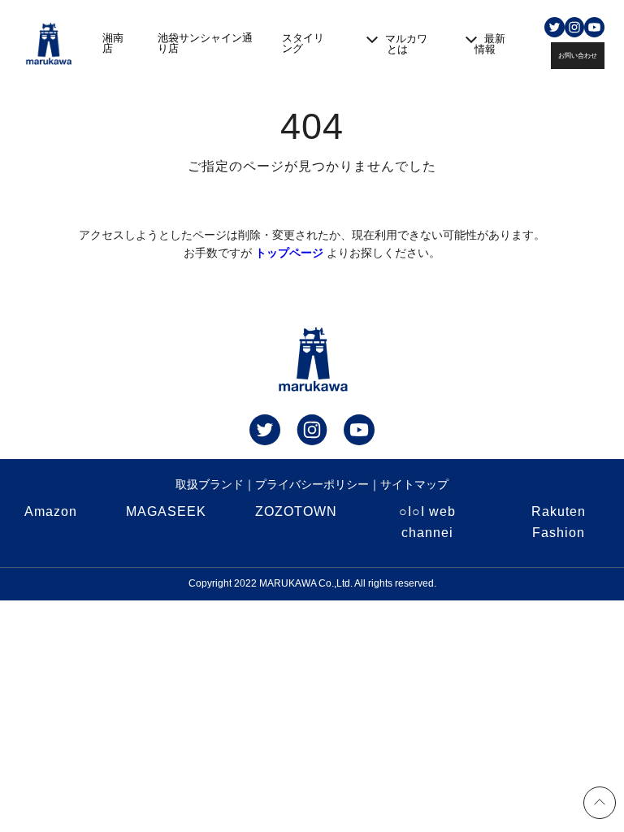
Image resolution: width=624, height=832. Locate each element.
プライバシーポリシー (312, 484)
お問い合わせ (577, 55)
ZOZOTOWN (296, 511)
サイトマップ (414, 484)
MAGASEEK (166, 511)
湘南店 (113, 43)
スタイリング (303, 43)
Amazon (50, 511)
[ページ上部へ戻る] (599, 805)
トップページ (289, 252)
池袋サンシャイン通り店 (205, 43)
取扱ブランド (210, 484)
